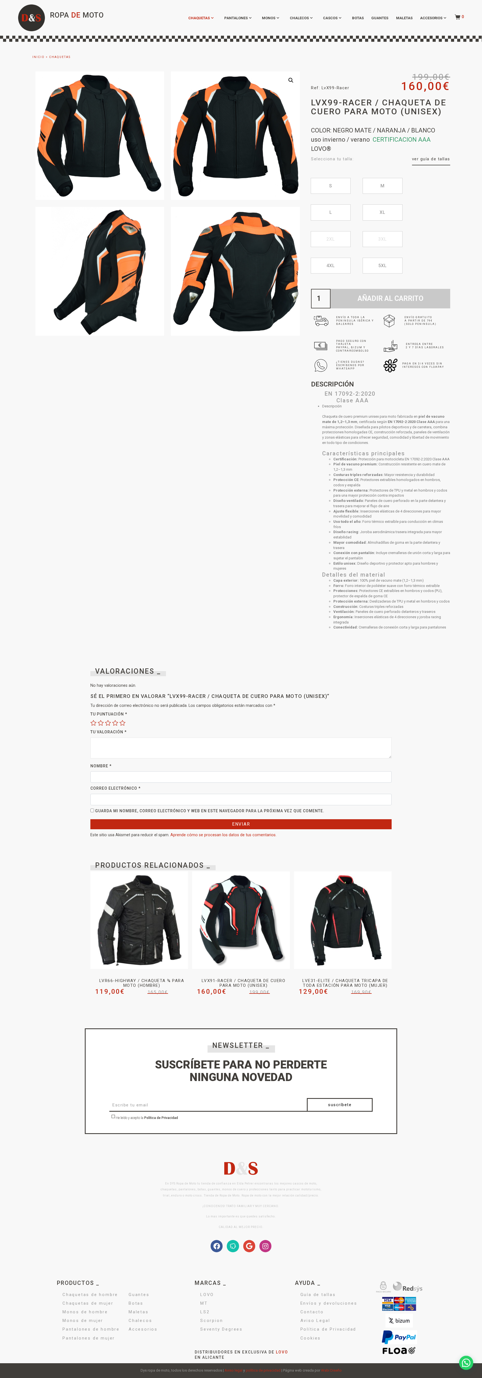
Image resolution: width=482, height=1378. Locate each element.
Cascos (330, 18)
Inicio (38, 57)
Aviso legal (233, 1370)
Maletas (404, 18)
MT (204, 1303)
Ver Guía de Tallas (431, 158)
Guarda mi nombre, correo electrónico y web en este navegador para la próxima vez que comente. (209, 811)
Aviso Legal (315, 1320)
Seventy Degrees (221, 1329)
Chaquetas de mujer (87, 1303)
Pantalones (236, 18)
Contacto (312, 1311)
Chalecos (299, 18)
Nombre (101, 766)
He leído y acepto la (146, 1118)
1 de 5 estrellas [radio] (93, 723)
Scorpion (211, 1320)
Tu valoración (108, 732)
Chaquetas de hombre (90, 1294)
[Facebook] (217, 1246)
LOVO (207, 1294)
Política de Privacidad (161, 1118)
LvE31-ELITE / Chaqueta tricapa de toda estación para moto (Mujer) (345, 983)
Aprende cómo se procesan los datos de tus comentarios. (223, 835)
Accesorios (431, 18)
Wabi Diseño (331, 1370)
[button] (291, 80)
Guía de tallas (318, 1294)
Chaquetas (199, 18)
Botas (358, 18)
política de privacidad (263, 1370)
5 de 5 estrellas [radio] (122, 723)
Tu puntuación (108, 714)
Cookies (310, 1338)
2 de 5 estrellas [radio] (101, 723)
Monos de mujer (82, 1320)
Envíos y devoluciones (328, 1303)
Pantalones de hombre (91, 1329)
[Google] (249, 1246)
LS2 (204, 1311)
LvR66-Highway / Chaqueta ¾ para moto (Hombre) (141, 983)
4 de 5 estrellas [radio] (115, 723)
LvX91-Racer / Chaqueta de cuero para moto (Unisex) (244, 983)
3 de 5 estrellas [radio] (108, 723)
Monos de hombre (85, 1311)
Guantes (379, 18)
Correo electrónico (115, 788)
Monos (268, 18)
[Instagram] (265, 1246)
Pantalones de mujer (88, 1338)
